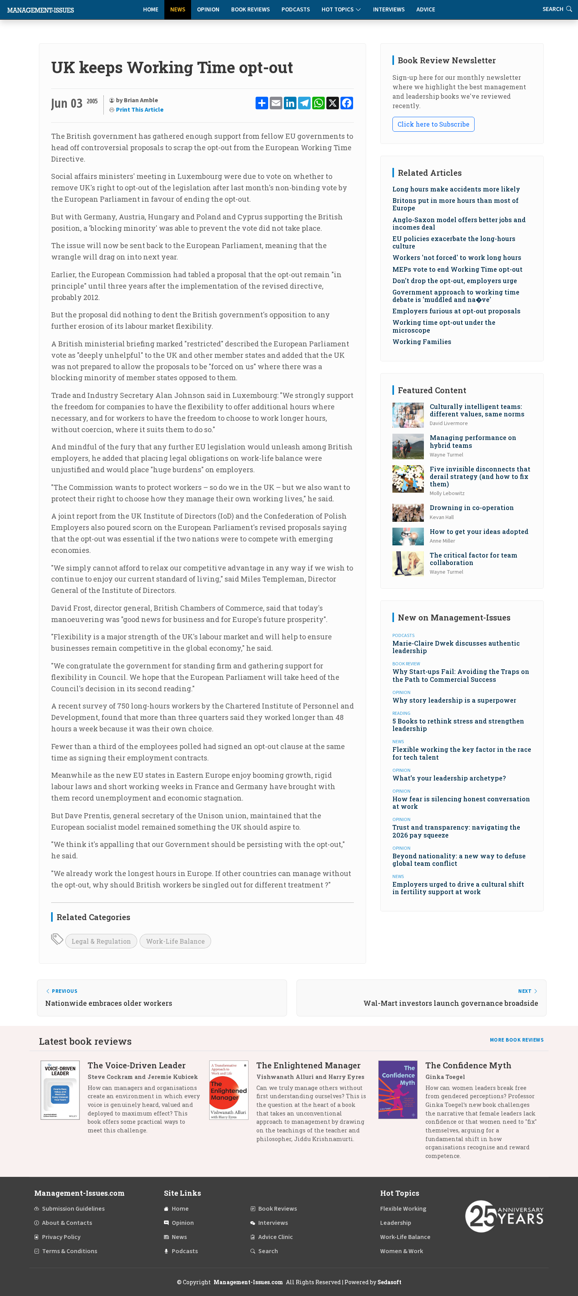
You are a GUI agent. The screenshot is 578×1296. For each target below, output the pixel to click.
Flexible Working (403, 1209)
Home (150, 10)
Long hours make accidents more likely (456, 189)
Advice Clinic (275, 1237)
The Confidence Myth (468, 1065)
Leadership (395, 1223)
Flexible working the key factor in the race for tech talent (461, 753)
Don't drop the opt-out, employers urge (454, 280)
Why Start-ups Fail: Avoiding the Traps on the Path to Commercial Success (460, 675)
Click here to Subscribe (433, 124)
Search (268, 1251)
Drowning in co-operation (472, 507)
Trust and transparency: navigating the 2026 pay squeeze (456, 831)
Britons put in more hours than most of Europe (455, 204)
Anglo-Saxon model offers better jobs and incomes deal (459, 223)
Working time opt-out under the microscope (443, 326)
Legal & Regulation (101, 941)
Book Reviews (250, 10)
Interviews (389, 10)
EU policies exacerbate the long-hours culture (453, 242)
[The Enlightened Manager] (232, 1104)
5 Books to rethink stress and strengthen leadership (458, 725)
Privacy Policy (61, 1237)
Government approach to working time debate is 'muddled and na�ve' (455, 296)
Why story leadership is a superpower (454, 700)
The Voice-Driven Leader (137, 1065)
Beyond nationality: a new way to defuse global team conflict (459, 859)
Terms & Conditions (69, 1251)
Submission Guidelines (73, 1209)
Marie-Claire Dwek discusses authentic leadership (456, 647)
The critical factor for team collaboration (473, 559)
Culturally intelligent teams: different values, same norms (477, 410)
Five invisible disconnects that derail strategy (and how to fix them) (480, 476)
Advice (425, 10)
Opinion (208, 10)
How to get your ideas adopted (479, 531)
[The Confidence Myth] (401, 1113)
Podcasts (296, 10)
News (177, 10)
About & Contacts (67, 1223)
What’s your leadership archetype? (449, 778)
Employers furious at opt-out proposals (456, 311)
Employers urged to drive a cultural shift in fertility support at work (458, 888)
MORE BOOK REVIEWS (517, 1040)
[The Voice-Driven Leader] (64, 1100)
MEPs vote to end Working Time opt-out (457, 269)
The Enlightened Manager (308, 1065)
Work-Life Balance (175, 941)
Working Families (421, 341)
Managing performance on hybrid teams (473, 441)
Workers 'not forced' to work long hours (456, 257)
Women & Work (401, 1251)
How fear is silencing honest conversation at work (461, 802)
